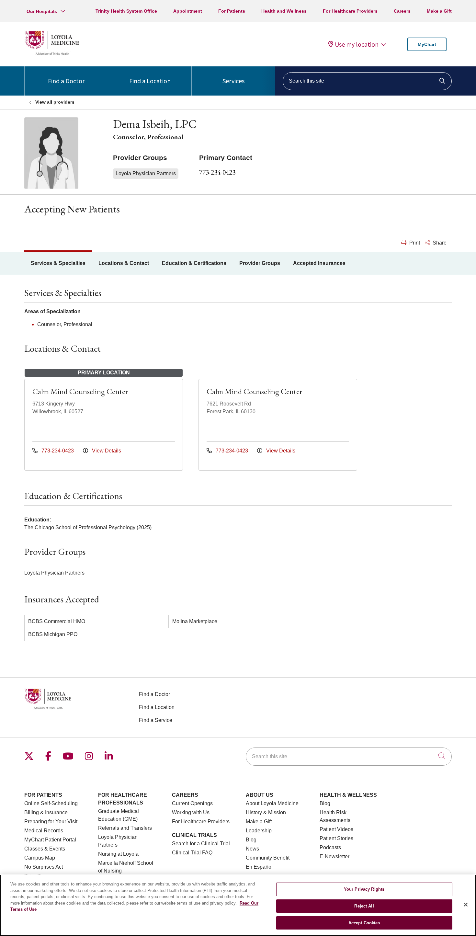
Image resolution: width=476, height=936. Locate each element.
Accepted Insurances (319, 263)
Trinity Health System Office (126, 11)
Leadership (259, 830)
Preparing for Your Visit (50, 821)
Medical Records (43, 830)
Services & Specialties (58, 263)
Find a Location (150, 81)
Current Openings (192, 803)
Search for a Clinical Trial (201, 843)
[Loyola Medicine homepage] (52, 54)
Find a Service (155, 720)
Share (439, 242)
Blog (251, 839)
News (252, 848)
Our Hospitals (42, 11)
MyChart (427, 44)
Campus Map (39, 858)
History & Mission (266, 812)
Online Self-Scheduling (51, 803)
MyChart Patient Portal (50, 839)
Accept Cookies (364, 922)
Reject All (364, 906)
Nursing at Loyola (118, 854)
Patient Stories (336, 838)
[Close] (466, 904)
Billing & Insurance (46, 812)
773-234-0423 (217, 172)
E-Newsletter (334, 856)
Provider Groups (259, 263)
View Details (106, 450)
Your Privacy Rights (364, 889)
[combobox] (367, 81)
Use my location (357, 44)
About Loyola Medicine (272, 803)
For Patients (231, 11)
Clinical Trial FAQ (192, 852)
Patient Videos (336, 829)
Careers (402, 11)
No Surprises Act (43, 867)
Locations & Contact (123, 263)
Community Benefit (267, 858)
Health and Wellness (284, 11)
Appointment (187, 11)
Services (233, 81)
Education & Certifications (194, 263)
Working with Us (191, 812)
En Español (259, 867)
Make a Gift (439, 11)
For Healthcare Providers (350, 11)
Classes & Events (44, 848)
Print (414, 242)
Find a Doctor (66, 81)
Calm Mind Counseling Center (80, 391)
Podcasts (330, 847)
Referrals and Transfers (125, 828)
